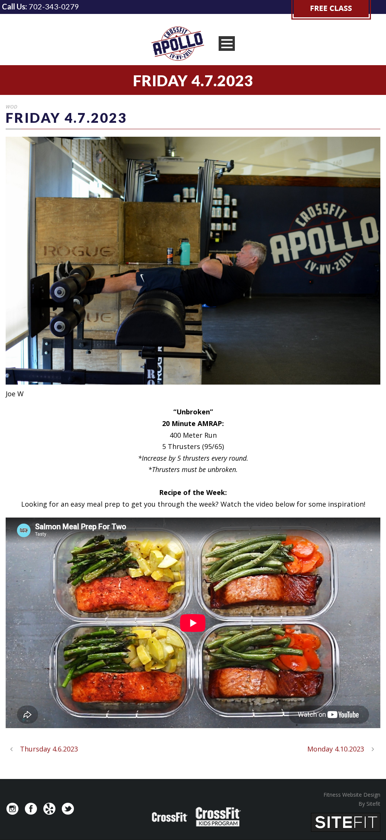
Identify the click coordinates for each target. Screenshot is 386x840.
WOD (12, 106)
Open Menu (227, 43)
